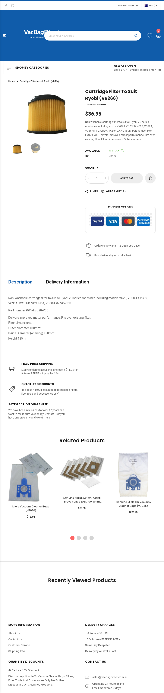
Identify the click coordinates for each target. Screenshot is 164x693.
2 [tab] (79, 538)
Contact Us (15, 639)
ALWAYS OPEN (125, 66)
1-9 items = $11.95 (96, 633)
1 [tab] (72, 538)
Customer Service (19, 645)
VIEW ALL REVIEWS (96, 105)
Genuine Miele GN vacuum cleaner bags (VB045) (133, 504)
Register (133, 5)
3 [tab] (85, 538)
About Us (14, 633)
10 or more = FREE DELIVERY (102, 639)
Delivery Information (67, 282)
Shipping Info (16, 651)
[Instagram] (12, 5)
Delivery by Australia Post (100, 651)
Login (121, 5)
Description (20, 282)
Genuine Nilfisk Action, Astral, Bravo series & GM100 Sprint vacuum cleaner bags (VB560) (82, 500)
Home (11, 81)
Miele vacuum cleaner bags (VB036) (30, 508)
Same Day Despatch (97, 645)
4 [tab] (91, 538)
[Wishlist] (150, 35)
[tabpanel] (30, 486)
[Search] (136, 35)
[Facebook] (6, 5)
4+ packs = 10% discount (23, 670)
